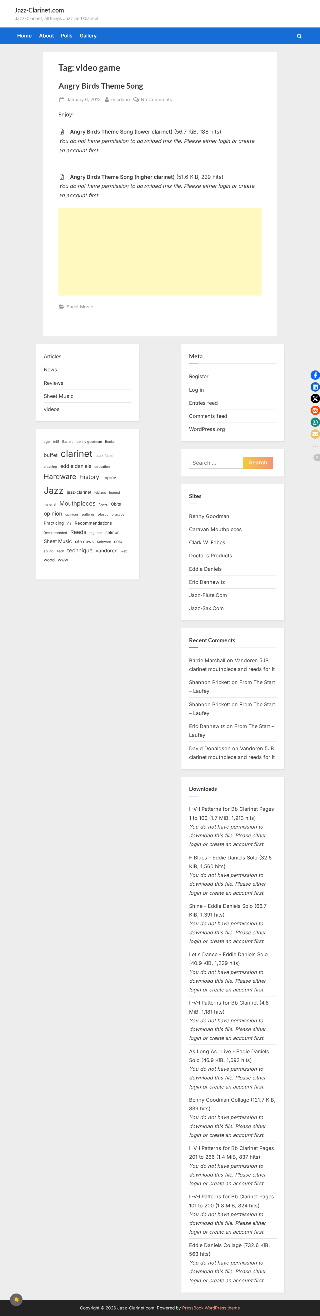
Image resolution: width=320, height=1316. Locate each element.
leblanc (100, 493)
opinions (72, 514)
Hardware (60, 476)
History (89, 477)
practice (118, 514)
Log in (196, 390)
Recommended (55, 533)
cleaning (50, 467)
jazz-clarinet (79, 492)
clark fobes (104, 456)
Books (110, 442)
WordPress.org (207, 429)
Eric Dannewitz (207, 582)
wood (49, 559)
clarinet (76, 453)
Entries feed (203, 403)
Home (24, 35)
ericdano (120, 99)
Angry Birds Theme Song (100, 85)
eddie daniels (75, 466)
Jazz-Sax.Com (206, 608)
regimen (95, 533)
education (102, 467)
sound (48, 551)
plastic (103, 514)
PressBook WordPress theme (211, 1307)
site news (84, 541)
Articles (53, 356)
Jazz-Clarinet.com (39, 10)
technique (79, 550)
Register (198, 376)
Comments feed (208, 416)
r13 (69, 523)
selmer (112, 532)
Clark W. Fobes (207, 542)
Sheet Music (80, 306)
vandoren (107, 551)
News (50, 369)
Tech (60, 551)
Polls (66, 35)
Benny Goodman (209, 516)
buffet (51, 455)
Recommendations (93, 523)
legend (114, 493)
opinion (53, 513)
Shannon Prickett (209, 682)
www (63, 559)
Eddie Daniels (205, 569)
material (50, 504)
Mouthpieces (77, 503)
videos (52, 409)
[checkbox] (16, 1300)
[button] (315, 375)
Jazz (54, 490)
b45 (56, 442)
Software (104, 542)
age (47, 442)
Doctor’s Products (210, 555)
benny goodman (89, 442)
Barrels (67, 442)
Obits (116, 503)
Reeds (78, 532)
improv (109, 477)
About (46, 35)
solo (118, 541)
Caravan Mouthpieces (215, 529)
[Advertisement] (160, 252)
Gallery (88, 35)
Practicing (54, 523)
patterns (88, 514)
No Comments (156, 99)
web (124, 551)
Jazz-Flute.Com (208, 595)
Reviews (53, 383)
